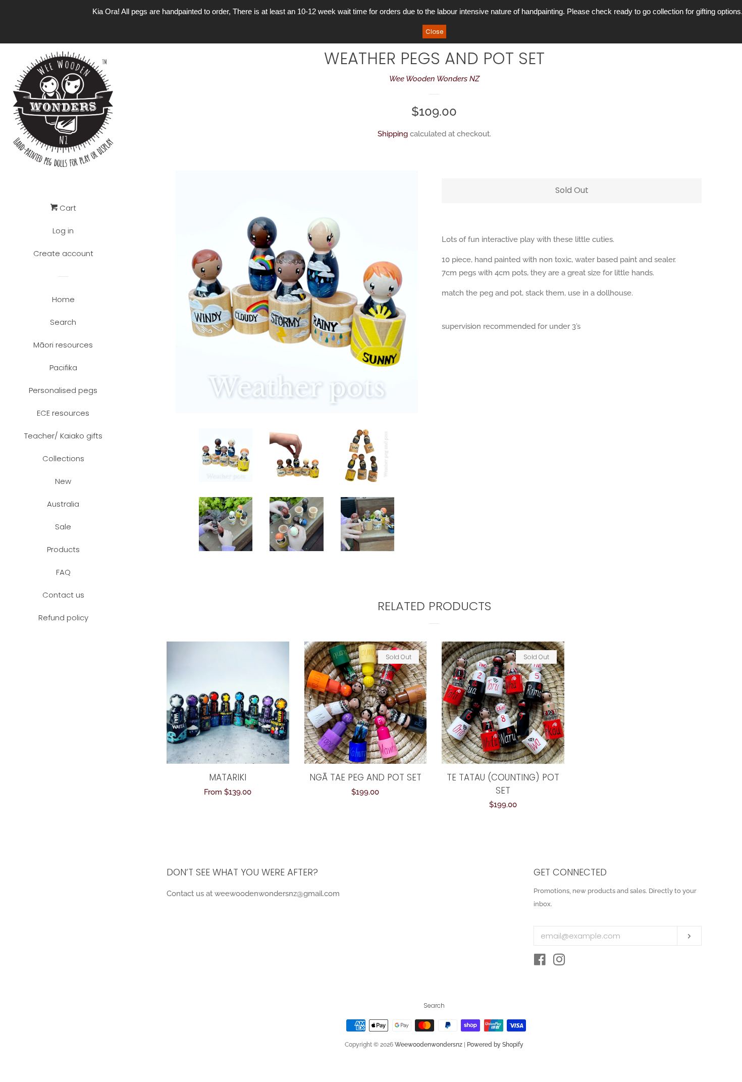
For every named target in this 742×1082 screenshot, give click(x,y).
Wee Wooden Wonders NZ (434, 78)
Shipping (393, 133)
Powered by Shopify (495, 1044)
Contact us (63, 594)
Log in (63, 230)
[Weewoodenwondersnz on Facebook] (540, 961)
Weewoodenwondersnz (428, 1044)
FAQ (63, 572)
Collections (63, 458)
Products (63, 549)
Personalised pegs (63, 390)
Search (63, 322)
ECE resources (63, 413)
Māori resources (63, 344)
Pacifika (63, 367)
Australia (63, 504)
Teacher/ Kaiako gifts (63, 435)
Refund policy (63, 617)
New (63, 481)
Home (63, 299)
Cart (67, 208)
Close (434, 31)
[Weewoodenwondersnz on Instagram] (559, 961)
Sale (63, 526)
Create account (63, 253)
